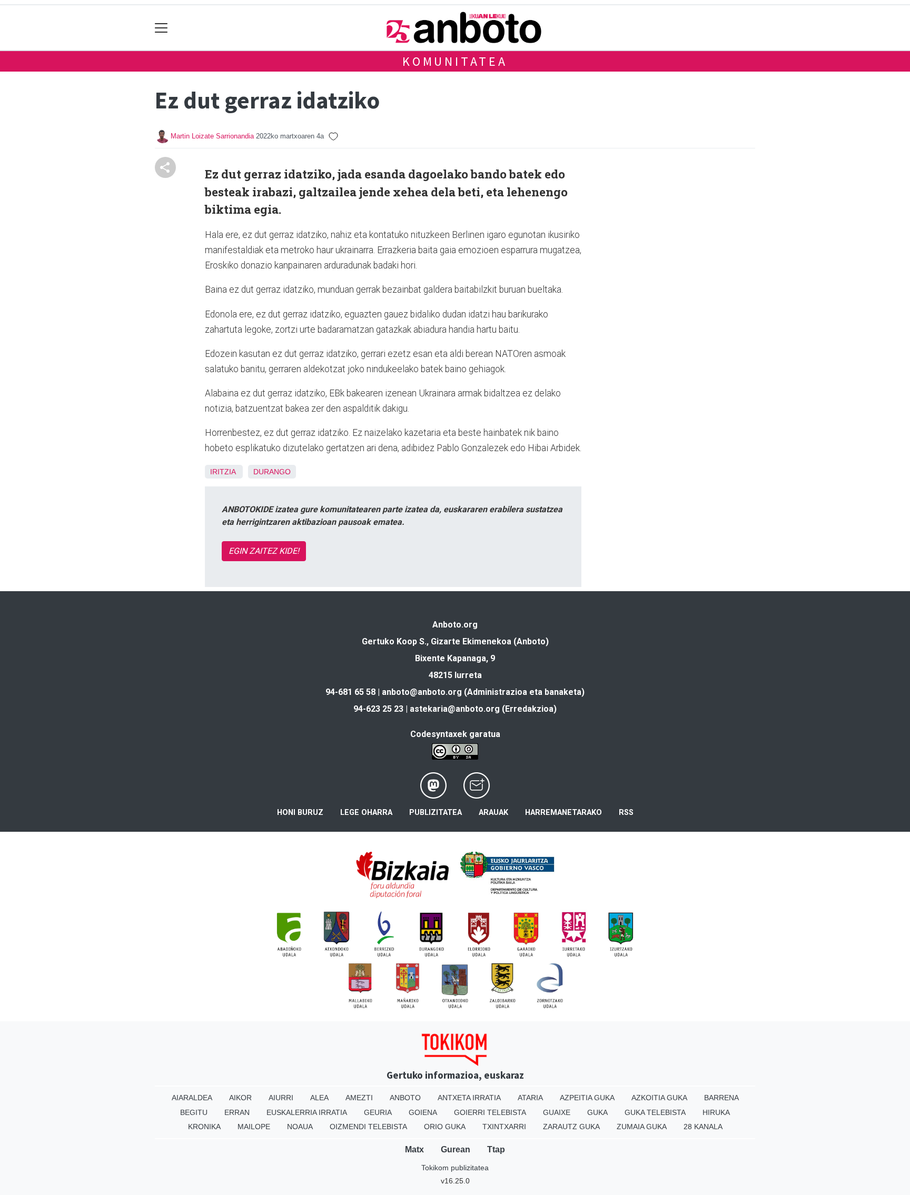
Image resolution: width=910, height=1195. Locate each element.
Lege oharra (366, 812)
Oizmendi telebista (368, 1126)
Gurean (455, 1149)
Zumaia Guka (642, 1126)
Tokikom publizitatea (455, 1167)
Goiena (423, 1112)
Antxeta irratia (469, 1097)
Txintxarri (504, 1126)
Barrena (721, 1097)
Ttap (496, 1149)
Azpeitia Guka (587, 1097)
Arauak (493, 812)
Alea (319, 1097)
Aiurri (281, 1097)
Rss (626, 812)
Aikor (240, 1097)
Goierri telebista (490, 1112)
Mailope (254, 1126)
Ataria (530, 1097)
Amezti (359, 1097)
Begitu (193, 1112)
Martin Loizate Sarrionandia (212, 136)
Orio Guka (445, 1126)
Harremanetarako (563, 812)
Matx (414, 1149)
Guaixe (556, 1112)
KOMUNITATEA (455, 61)
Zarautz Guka (571, 1126)
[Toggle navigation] (161, 27)
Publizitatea (435, 812)
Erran (237, 1112)
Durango (272, 471)
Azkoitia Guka (659, 1097)
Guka (597, 1112)
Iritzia (222, 471)
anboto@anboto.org (422, 692)
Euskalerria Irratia (306, 1112)
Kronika (204, 1126)
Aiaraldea (192, 1097)
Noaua (300, 1126)
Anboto (405, 1097)
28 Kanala (703, 1126)
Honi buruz (300, 812)
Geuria (378, 1112)
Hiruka (716, 1112)
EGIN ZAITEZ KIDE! (264, 551)
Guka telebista (655, 1112)
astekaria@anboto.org (455, 709)
